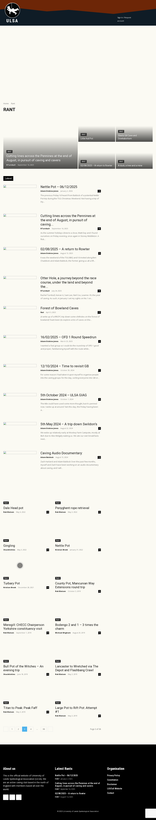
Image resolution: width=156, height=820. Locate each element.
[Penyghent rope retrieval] (78, 492)
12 (99, 457)
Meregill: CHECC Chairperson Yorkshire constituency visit (23, 626)
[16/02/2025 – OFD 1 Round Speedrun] (20, 346)
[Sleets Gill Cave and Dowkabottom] (134, 128)
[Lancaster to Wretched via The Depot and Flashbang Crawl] (78, 651)
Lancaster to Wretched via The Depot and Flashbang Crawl (76, 668)
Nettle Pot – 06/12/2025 (59, 187)
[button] (149, 19)
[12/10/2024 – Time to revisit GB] (20, 375)
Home (6, 103)
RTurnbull (45, 228)
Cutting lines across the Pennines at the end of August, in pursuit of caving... (68, 220)
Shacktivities (9, 550)
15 (99, 229)
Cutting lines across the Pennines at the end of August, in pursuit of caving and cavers (77, 784)
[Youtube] (18, 797)
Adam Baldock (47, 457)
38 (44, 729)
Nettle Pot (62, 545)
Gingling (9, 545)
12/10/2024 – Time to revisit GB (65, 366)
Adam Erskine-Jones (49, 191)
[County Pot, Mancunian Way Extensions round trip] (78, 568)
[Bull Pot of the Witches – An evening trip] (26, 651)
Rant (9, 151)
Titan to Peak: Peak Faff (20, 708)
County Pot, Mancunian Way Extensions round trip (74, 585)
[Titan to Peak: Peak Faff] (26, 692)
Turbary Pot (11, 583)
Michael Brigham (63, 633)
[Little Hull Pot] (96, 128)
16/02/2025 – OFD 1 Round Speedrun (68, 337)
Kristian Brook (61, 550)
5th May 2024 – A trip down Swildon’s (69, 424)
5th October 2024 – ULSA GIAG (64, 395)
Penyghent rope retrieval (72, 508)
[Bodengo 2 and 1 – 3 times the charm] (78, 609)
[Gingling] (26, 530)
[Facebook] (6, 797)
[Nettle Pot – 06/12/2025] (20, 196)
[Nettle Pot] (78, 530)
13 (99, 191)
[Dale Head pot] (26, 492)
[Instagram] (12, 797)
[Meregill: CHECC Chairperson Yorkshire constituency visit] (26, 609)
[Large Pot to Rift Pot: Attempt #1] (78, 692)
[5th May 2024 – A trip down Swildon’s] (20, 433)
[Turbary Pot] (26, 568)
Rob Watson (8, 512)
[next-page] (50, 729)
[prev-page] (5, 729)
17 (99, 312)
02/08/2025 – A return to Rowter (65, 249)
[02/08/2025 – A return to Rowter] (96, 155)
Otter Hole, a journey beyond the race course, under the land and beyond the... (68, 282)
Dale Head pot (13, 508)
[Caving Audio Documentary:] (20, 565)
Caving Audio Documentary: (61, 453)
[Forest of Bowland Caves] (20, 317)
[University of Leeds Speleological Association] (12, 10)
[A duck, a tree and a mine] (134, 155)
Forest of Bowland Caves (59, 308)
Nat (42, 312)
